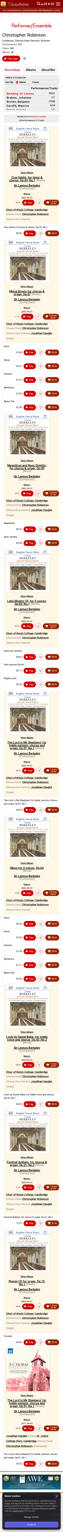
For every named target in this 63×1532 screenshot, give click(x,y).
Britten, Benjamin (18, 101)
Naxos (27, 194)
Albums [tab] (31, 70)
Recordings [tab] (12, 70)
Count (35, 82)
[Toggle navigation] (58, 4)
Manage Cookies (31, 1517)
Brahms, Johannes (19, 97)
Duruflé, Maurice (18, 105)
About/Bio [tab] (48, 70)
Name (22, 82)
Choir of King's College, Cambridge (27, 209)
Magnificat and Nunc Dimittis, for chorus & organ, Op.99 (27, 467)
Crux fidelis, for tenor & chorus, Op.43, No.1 (26, 179)
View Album (27, 172)
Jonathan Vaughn (41, 333)
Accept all (31, 1524)
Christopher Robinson (35, 214)
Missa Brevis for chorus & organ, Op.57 (27, 293)
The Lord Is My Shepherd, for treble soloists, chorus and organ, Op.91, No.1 (26, 745)
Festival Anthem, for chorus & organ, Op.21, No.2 (27, 1163)
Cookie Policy (18, 1511)
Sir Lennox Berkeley (27, 185)
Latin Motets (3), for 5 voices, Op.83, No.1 (27, 602)
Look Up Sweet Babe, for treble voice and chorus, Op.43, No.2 (27, 1038)
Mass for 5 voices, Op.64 (27, 868)
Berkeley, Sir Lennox (20, 93)
